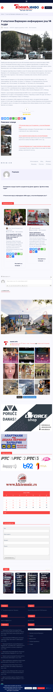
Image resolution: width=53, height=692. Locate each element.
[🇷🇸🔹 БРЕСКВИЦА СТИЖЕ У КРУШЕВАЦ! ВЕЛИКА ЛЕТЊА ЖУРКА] (10, 371)
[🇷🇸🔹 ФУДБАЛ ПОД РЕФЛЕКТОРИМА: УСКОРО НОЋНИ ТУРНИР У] (42, 355)
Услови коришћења (34, 641)
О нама (31, 644)
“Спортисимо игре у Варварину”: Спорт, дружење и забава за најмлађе (20, 577)
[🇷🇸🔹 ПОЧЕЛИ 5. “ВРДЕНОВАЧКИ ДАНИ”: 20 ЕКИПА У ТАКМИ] (26, 371)
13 (26, 502)
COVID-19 (12, 27)
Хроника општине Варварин (36, 633)
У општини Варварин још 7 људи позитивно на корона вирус (34, 146)
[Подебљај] (7, 285)
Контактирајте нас (9, 557)
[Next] (49, 569)
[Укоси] (9, 285)
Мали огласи (32, 638)
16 (46, 502)
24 (6, 507)
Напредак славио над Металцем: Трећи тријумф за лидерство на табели (32, 576)
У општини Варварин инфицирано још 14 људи (16, 14)
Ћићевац (49, 164)
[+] (26, 285)
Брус (42, 161)
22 (39, 505)
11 (13, 502)
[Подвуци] (11, 285)
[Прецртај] (13, 285)
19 (19, 505)
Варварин (48, 161)
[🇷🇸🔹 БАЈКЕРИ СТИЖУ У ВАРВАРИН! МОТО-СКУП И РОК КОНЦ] (26, 355)
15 (39, 502)
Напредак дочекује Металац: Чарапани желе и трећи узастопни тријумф (45, 578)
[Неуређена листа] (17, 285)
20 (26, 505)
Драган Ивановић (36, 228)
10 (6, 502)
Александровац (34, 161)
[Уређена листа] (15, 285)
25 (13, 507)
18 (13, 505)
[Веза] (23, 285)
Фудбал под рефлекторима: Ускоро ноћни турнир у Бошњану (8, 578)
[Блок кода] (21, 285)
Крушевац (34, 164)
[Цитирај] (19, 285)
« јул (5, 512)
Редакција (6, 27)
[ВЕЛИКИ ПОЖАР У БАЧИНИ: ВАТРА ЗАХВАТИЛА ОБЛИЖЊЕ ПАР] (26, 387)
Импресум (48, 7)
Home (2, 14)
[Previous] (47, 569)
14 (33, 502)
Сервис (31, 635)
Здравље (17, 27)
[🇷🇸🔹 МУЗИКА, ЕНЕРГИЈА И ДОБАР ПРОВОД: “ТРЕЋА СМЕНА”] (42, 387)
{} (24, 285)
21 (33, 505)
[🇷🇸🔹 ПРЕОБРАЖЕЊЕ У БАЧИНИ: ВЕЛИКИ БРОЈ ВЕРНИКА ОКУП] (10, 355)
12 (19, 502)
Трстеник (42, 164)
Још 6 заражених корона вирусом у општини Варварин (33, 135)
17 (6, 505)
